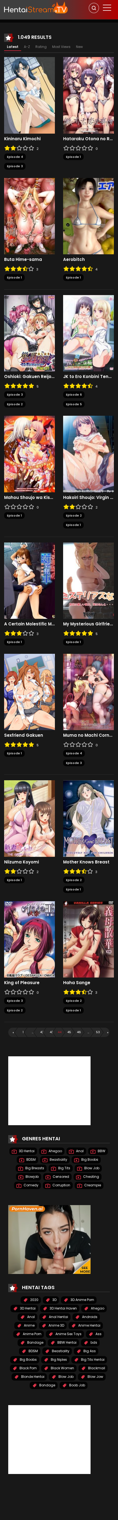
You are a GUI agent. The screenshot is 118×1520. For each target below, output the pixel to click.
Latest (12, 46)
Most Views (61, 46)
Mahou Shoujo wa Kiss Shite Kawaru (29, 497)
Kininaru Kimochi (22, 138)
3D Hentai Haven (63, 1308)
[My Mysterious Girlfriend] (88, 580)
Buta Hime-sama (23, 259)
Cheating (90, 1176)
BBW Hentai (67, 1342)
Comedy (30, 1185)
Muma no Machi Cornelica (88, 735)
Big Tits (63, 1168)
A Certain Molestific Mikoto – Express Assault (29, 624)
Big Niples (58, 1359)
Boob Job (76, 1385)
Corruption (61, 1185)
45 (69, 1032)
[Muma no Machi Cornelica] (88, 691)
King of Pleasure (22, 982)
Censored (60, 1176)
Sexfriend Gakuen (23, 735)
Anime (29, 1325)
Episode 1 (73, 157)
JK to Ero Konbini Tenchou (88, 376)
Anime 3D (56, 1325)
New (79, 46)
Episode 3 (15, 166)
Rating (41, 46)
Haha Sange (76, 982)
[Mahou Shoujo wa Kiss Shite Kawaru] (29, 454)
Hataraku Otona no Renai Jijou (88, 138)
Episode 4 (15, 157)
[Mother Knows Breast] (88, 818)
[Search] (94, 8)
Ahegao (55, 1151)
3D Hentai (26, 1151)
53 (98, 1032)
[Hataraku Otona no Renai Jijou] (88, 95)
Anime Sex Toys (68, 1334)
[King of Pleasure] (29, 939)
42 (42, 1032)
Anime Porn (31, 1334)
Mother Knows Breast (86, 862)
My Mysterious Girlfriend (88, 624)
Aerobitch (74, 259)
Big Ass (89, 1351)
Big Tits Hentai (92, 1359)
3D (54, 1299)
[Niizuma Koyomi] (29, 818)
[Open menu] (107, 8)
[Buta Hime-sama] (29, 215)
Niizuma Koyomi (21, 862)
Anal (79, 1151)
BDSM (31, 1159)
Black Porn (28, 1368)
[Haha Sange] (88, 939)
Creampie (92, 1185)
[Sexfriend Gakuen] (29, 691)
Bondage (46, 1385)
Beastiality (58, 1159)
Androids (89, 1316)
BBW (101, 1151)
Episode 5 (74, 404)
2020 (33, 1299)
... (32, 1032)
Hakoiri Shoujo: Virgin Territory (88, 497)
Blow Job (91, 1168)
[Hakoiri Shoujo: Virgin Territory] (88, 454)
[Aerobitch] (88, 215)
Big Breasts (34, 1168)
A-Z (27, 46)
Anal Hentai (58, 1316)
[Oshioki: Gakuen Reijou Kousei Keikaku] (29, 333)
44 (59, 1032)
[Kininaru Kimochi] (29, 95)
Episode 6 (74, 394)
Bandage (34, 1342)
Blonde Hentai (32, 1376)
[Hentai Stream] (36, 7)
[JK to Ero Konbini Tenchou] (88, 333)
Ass (98, 1334)
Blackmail (96, 1368)
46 (79, 1032)
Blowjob (32, 1176)
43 (52, 1032)
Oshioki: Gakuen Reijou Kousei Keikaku (29, 376)
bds (93, 1342)
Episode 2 (15, 404)
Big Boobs (89, 1159)
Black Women (62, 1368)
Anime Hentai (88, 1325)
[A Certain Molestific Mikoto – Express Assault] (29, 580)
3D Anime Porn (82, 1299)
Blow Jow (95, 1376)
